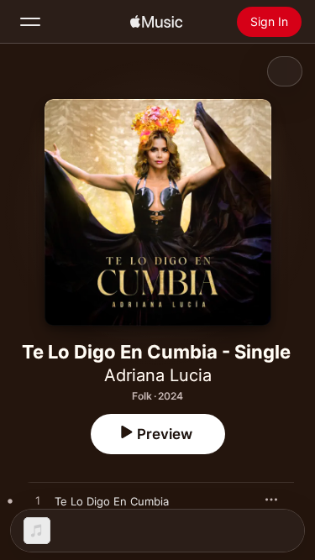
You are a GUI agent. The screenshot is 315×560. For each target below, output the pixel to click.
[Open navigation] (30, 21)
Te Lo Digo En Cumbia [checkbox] (112, 501)
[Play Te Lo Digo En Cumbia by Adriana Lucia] (38, 501)
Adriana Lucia (158, 375)
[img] (156, 21)
